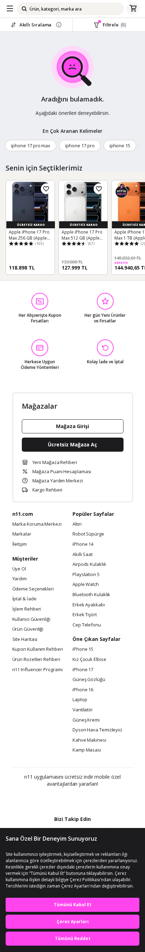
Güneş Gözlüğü (88, 679)
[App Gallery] (92, 799)
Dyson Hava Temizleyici (97, 730)
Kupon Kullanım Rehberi (37, 649)
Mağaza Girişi (72, 426)
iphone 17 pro (79, 145)
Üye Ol (19, 569)
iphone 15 (120, 145)
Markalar (21, 534)
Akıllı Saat (82, 554)
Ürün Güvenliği (28, 629)
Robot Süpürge (88, 534)
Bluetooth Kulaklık (91, 595)
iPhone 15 (82, 649)
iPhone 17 (82, 670)
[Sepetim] (133, 9)
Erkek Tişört (84, 615)
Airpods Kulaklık (89, 564)
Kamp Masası (86, 750)
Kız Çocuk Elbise (89, 659)
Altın (77, 524)
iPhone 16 (82, 690)
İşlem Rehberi (26, 609)
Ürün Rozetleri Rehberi (36, 659)
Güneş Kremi (86, 720)
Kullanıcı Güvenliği (31, 619)
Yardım (19, 579)
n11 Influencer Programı (37, 670)
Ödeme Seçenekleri (33, 589)
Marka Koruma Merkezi (37, 524)
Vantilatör (82, 710)
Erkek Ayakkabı (88, 605)
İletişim (19, 544)
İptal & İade (24, 599)
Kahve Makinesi (89, 740)
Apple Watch (85, 584)
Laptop (79, 700)
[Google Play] (51, 799)
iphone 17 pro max (30, 145)
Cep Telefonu (86, 625)
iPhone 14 (82, 544)
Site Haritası (25, 639)
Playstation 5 (86, 574)
